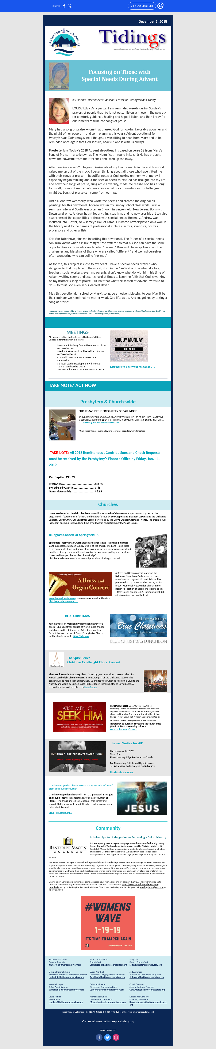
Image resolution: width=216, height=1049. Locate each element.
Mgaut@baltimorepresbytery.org (146, 965)
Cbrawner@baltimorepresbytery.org (147, 990)
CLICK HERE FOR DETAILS (60, 813)
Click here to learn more (122, 772)
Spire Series (90, 687)
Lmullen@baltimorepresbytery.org (66, 1002)
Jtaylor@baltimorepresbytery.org (65, 965)
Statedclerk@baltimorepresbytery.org (108, 965)
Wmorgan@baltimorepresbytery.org (66, 990)
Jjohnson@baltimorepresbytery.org (147, 977)
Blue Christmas (81, 636)
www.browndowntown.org (63, 598)
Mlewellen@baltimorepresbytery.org (108, 1002)
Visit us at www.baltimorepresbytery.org (108, 1021)
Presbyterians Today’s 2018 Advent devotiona (82, 150)
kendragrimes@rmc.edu (151, 887)
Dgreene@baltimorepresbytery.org (107, 990)
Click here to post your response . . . (132, 367)
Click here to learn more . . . (63, 601)
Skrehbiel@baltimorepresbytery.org (107, 977)
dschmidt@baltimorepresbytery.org (66, 977)
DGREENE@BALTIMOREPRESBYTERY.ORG (101, 423)
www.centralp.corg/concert (123, 729)
